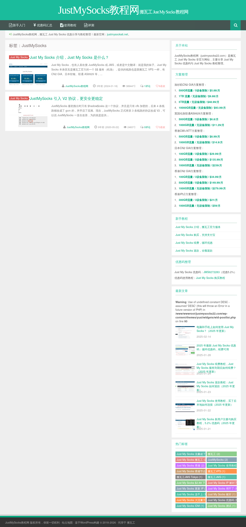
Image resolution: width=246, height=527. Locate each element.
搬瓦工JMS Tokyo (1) (189, 477)
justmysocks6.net (117, 34)
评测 (90, 25)
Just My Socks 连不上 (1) (191, 494)
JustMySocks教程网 (76, 86)
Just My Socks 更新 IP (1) (191, 488)
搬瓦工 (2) (214, 454)
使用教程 (69, 25)
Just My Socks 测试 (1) (222, 506)
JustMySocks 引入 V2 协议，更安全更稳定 (66, 98)
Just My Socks (19, 57)
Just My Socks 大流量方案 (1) (191, 500)
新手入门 (18, 25)
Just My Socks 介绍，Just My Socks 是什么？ (69, 57)
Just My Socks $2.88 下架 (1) (191, 483)
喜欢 (162, 86)
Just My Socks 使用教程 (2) (222, 465)
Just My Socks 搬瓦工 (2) (191, 460)
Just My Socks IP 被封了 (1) (222, 483)
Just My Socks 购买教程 (210, 278)
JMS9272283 (212, 272)
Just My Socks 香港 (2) (190, 465)
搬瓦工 (131, 522)
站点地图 (67, 522)
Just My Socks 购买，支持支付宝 (195, 235)
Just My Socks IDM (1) (190, 506)
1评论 (147, 86)
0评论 (147, 127)
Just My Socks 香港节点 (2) (191, 471)
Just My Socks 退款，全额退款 (194, 250)
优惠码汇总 (44, 25)
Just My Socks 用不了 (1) (222, 488)
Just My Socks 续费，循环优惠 (194, 242)
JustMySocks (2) (218, 460)
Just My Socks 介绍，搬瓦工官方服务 (198, 227)
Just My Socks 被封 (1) (222, 494)
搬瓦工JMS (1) (216, 477)
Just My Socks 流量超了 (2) (191, 454)
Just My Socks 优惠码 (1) (222, 500)
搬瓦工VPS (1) (216, 471)
